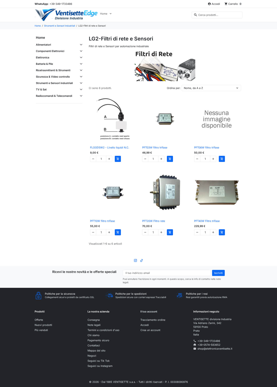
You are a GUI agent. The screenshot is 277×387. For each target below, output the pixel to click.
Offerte (39, 319)
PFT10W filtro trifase (102, 221)
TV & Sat (41, 89)
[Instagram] (135, 260)
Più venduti (41, 330)
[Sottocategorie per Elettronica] (80, 57)
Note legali (94, 325)
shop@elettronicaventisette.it (214, 348)
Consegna (94, 319)
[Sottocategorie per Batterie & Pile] (80, 63)
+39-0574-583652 (208, 344)
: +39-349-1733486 (53, 3)
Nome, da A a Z (193, 88)
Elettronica (42, 57)
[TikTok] (141, 260)
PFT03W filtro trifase (154, 147)
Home (103, 13)
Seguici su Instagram (100, 365)
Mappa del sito (96, 350)
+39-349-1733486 (208, 341)
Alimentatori (43, 44)
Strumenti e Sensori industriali (54, 83)
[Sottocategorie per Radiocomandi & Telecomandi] (80, 95)
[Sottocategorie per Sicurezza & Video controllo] (80, 76)
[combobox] (217, 15)
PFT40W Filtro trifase (207, 221)
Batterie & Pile (44, 63)
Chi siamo (94, 335)
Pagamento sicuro (98, 340)
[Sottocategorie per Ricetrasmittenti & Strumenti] (80, 70)
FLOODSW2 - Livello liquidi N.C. (109, 147)
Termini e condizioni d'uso (103, 330)
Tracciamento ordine (152, 319)
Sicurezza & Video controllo (53, 76)
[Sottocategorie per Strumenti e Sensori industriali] (80, 83)
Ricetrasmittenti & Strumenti (53, 70)
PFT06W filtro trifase (206, 147)
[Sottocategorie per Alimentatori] (80, 44)
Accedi (144, 325)
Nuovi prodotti (43, 325)
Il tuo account (148, 311)
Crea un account (150, 330)
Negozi (92, 355)
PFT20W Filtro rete (153, 221)
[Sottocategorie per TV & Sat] (80, 89)
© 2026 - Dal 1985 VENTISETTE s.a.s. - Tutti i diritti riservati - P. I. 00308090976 (138, 381)
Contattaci (94, 345)
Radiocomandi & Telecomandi (54, 95)
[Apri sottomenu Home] (111, 13)
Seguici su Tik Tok (99, 360)
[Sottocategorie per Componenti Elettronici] (80, 51)
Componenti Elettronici (50, 51)
